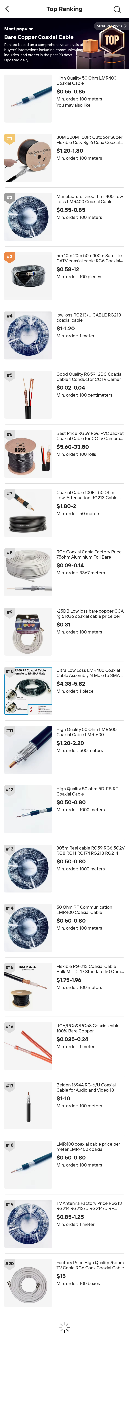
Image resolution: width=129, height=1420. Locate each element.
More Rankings (109, 26)
